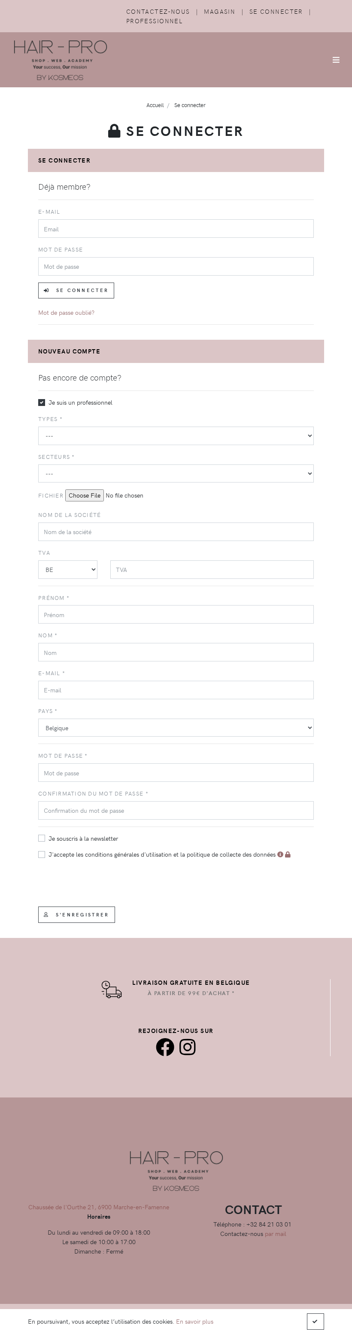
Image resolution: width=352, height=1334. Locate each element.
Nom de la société (69, 514)
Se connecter (276, 11)
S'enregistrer (81, 914)
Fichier (51, 495)
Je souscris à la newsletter (83, 838)
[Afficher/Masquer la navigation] (336, 59)
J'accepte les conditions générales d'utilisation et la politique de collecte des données (163, 854)
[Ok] (315, 1321)
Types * (50, 418)
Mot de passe (60, 249)
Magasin (219, 11)
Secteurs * (56, 456)
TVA (44, 552)
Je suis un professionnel (80, 402)
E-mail (49, 211)
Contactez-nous (158, 11)
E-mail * (51, 672)
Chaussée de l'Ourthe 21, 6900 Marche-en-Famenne (98, 1206)
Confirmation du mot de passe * (93, 793)
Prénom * (54, 597)
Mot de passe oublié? (66, 312)
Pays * (48, 710)
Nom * (48, 635)
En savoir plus (194, 1321)
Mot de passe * (63, 755)
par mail (275, 1233)
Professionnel (154, 20)
